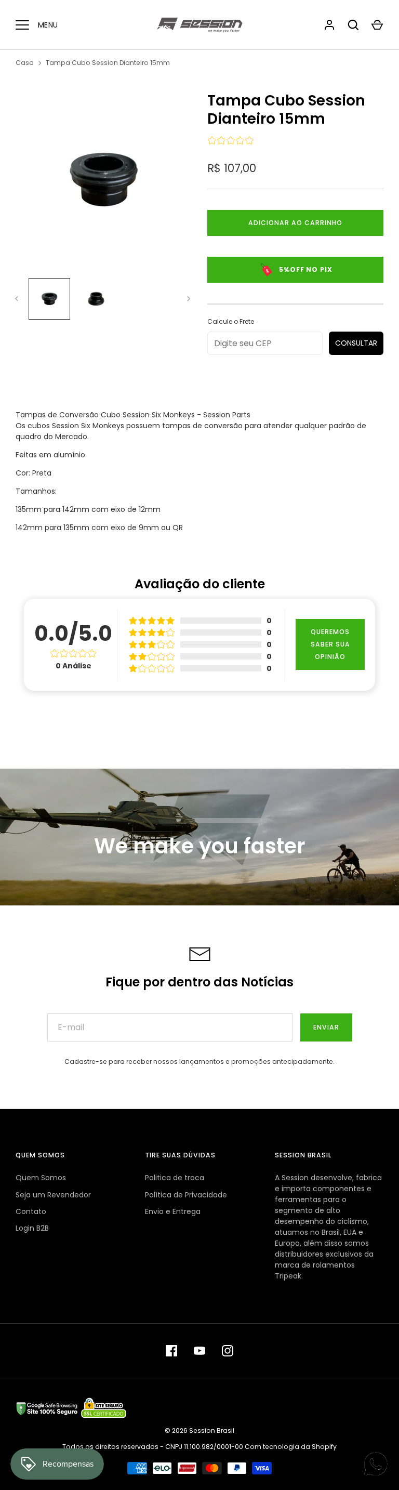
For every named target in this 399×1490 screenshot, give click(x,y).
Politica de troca (174, 1177)
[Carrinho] (377, 25)
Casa (25, 62)
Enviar (326, 1027)
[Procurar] (353, 25)
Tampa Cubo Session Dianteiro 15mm (108, 62)
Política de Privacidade (186, 1195)
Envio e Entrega (173, 1211)
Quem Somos (41, 1177)
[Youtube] (199, 1350)
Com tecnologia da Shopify (291, 1446)
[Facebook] (171, 1350)
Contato (31, 1211)
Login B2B (32, 1228)
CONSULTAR (356, 343)
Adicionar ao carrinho (295, 222)
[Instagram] (227, 1350)
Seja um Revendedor (53, 1195)
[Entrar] (329, 25)
